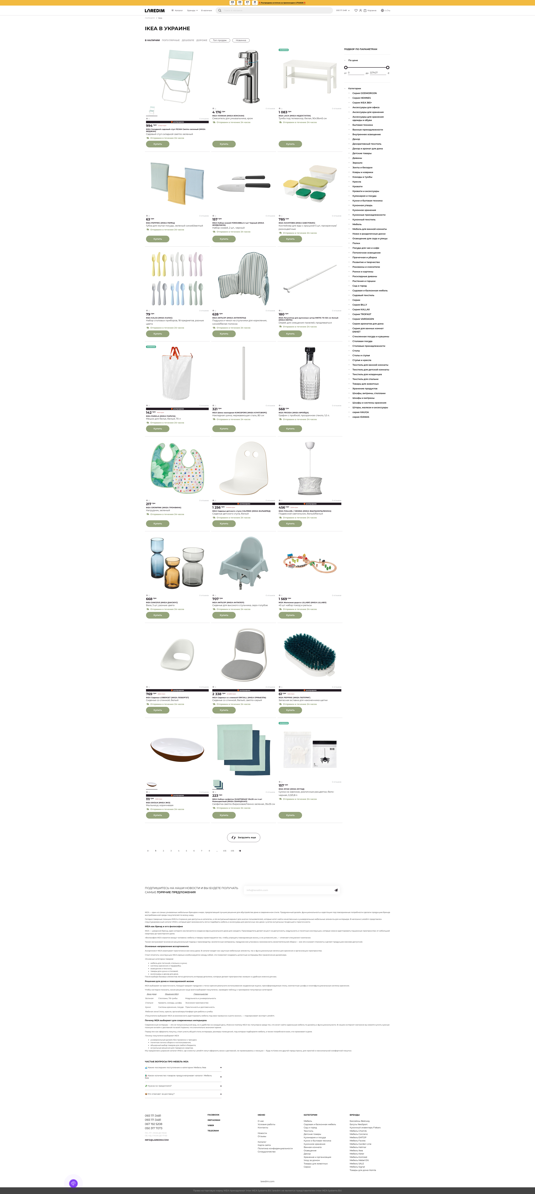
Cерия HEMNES (361, 98)
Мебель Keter (357, 1153)
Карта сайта (264, 1145)
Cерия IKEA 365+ (362, 102)
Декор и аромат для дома (367, 148)
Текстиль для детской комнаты (370, 369)
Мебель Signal (357, 1166)
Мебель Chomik (358, 1131)
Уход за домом (312, 1160)
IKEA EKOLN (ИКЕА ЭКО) (158, 803)
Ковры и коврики (362, 172)
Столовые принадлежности (368, 346)
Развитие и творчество (366, 262)
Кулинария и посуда (364, 196)
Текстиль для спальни (365, 379)
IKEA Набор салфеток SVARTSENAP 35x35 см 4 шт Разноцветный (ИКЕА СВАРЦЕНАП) (237, 800)
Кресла (356, 181)
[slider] (345, 67)
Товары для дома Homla (363, 1170)
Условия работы (266, 1124)
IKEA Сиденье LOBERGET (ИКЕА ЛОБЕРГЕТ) (167, 698)
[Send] (336, 890)
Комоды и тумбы (362, 177)
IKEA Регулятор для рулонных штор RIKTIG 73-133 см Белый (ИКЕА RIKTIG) (308, 319)
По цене (353, 60)
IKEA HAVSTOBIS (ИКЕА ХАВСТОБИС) (297, 223)
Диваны (357, 158)
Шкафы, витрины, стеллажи (369, 393)
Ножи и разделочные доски (369, 233)
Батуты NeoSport (359, 1124)
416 (232, 850)
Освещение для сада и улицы (369, 238)
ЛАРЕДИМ (150, 18)
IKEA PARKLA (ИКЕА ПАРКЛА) (161, 416)
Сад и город (359, 286)
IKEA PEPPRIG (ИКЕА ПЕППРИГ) (294, 698)
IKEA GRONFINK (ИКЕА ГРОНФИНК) (163, 508)
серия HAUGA (360, 412)
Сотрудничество (267, 1151)
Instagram (214, 1120)
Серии (356, 300)
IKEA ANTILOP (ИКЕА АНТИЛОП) (228, 602)
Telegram (213, 1130)
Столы (356, 350)
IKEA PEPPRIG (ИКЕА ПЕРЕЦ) (160, 223)
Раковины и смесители (366, 267)
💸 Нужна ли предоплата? (158, 1086)
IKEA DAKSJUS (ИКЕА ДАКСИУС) (162, 602)
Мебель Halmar (358, 1147)
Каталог (179, 10)
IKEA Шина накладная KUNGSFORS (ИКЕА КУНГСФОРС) (239, 413)
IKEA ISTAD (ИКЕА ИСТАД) (291, 789)
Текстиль (308, 1131)
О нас (261, 1121)
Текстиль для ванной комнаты (370, 365)
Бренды (191, 10)
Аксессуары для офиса (366, 107)
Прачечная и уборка (364, 257)
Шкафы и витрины (363, 398)
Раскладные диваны (364, 276)
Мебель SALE (357, 1163)
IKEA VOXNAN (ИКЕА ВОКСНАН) (228, 116)
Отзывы (262, 1136)
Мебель (357, 224)
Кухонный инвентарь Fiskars (365, 1127)
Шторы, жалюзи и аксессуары (370, 407)
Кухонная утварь (362, 205)
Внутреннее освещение (366, 134)
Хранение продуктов (364, 388)
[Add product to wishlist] (207, 51)
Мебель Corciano (359, 1134)
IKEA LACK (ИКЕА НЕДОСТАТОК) (295, 116)
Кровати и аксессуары (365, 191)
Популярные (171, 40)
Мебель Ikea (356, 1150)
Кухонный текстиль (363, 219)
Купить (158, 144)
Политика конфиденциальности (275, 1148)
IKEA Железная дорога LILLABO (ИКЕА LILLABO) (302, 602)
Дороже (201, 40)
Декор (356, 139)
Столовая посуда (362, 341)
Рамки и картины (362, 271)
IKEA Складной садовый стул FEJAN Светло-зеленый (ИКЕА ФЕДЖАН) (175, 130)
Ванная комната (313, 1147)
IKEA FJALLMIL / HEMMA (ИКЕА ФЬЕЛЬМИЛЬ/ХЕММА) (305, 511)
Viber (211, 1125)
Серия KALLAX (361, 309)
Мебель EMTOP (358, 1137)
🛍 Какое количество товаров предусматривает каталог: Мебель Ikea (178, 1076)
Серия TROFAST (361, 314)
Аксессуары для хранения (368, 112)
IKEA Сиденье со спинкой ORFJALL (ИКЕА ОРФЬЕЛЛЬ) (239, 698)
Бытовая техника (362, 125)
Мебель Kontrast (358, 1157)
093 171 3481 (341, 10)
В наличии (206, 10)
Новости (262, 1133)
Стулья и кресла (361, 360)
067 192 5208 (153, 1124)
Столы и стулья (361, 355)
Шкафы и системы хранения (369, 402)
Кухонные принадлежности (369, 215)
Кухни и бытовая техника (367, 200)
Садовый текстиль (363, 295)
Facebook (213, 1115)
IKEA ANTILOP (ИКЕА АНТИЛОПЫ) (229, 318)
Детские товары (362, 153)
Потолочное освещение (366, 252)
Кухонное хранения (364, 210)
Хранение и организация (317, 1157)
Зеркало (357, 162)
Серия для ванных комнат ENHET (368, 330)
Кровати (357, 186)
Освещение (310, 1150)
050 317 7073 (153, 1128)
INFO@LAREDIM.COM (157, 1140)
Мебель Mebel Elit (359, 1160)
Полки (356, 243)
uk (385, 10)
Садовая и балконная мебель (370, 290)
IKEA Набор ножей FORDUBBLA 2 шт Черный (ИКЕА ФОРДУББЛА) (238, 224)
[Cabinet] (360, 10)
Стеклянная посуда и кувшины (370, 336)
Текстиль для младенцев (367, 374)
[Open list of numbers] (349, 10)
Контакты (263, 1127)
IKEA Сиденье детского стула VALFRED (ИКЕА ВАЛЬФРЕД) (241, 511)
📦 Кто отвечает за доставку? (160, 1094)
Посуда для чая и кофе (365, 248)
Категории (354, 88)
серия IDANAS (360, 417)
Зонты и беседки (362, 167)
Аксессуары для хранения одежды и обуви (368, 119)
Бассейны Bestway (360, 1121)
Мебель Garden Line (360, 1144)
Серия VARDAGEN (363, 319)
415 (224, 850)
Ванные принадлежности (367, 129)
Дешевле (188, 40)
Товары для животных (365, 384)
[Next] (240, 851)
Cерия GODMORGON (364, 93)
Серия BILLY (359, 304)
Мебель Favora (357, 1140)
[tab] (183, 1068)
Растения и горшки (363, 281)
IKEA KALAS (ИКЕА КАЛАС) (159, 318)
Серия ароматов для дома (368, 323)
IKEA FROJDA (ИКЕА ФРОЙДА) (294, 413)
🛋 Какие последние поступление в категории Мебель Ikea (175, 1067)
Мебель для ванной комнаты (369, 229)
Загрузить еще (247, 837)
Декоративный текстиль (366, 144)
